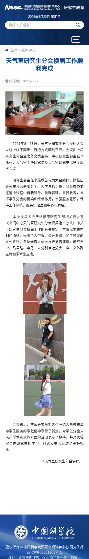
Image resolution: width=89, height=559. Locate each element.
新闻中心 (28, 50)
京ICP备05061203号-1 (44, 552)
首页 (14, 50)
